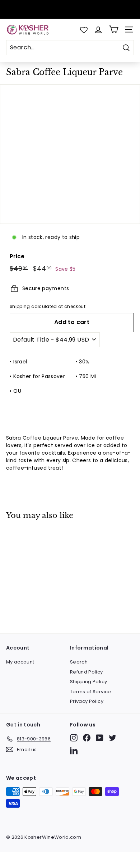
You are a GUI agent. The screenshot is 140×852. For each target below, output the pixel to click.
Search (79, 661)
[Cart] (113, 29)
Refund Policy (86, 672)
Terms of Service (90, 691)
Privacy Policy (86, 701)
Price (17, 256)
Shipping (20, 306)
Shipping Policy (88, 681)
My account (20, 661)
